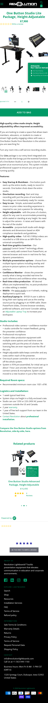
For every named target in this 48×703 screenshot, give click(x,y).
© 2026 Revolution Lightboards (24, 688)
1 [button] (21, 505)
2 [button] (24, 505)
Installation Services (13, 603)
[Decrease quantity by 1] (15, 101)
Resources (8, 599)
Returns (7, 633)
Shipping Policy (11, 649)
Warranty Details (11, 628)
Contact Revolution (11, 416)
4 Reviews (29, 494)
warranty (13, 407)
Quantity (4, 101)
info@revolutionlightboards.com (19, 658)
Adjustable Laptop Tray (16, 311)
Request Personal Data (14, 645)
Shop (6, 594)
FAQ (6, 607)
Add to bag (24, 112)
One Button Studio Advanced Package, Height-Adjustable (24, 483)
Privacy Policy (10, 637)
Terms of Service (11, 611)
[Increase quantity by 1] (28, 101)
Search (7, 590)
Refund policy (10, 615)
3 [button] (26, 505)
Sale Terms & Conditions (15, 624)
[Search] (41, 2)
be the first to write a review (24, 550)
